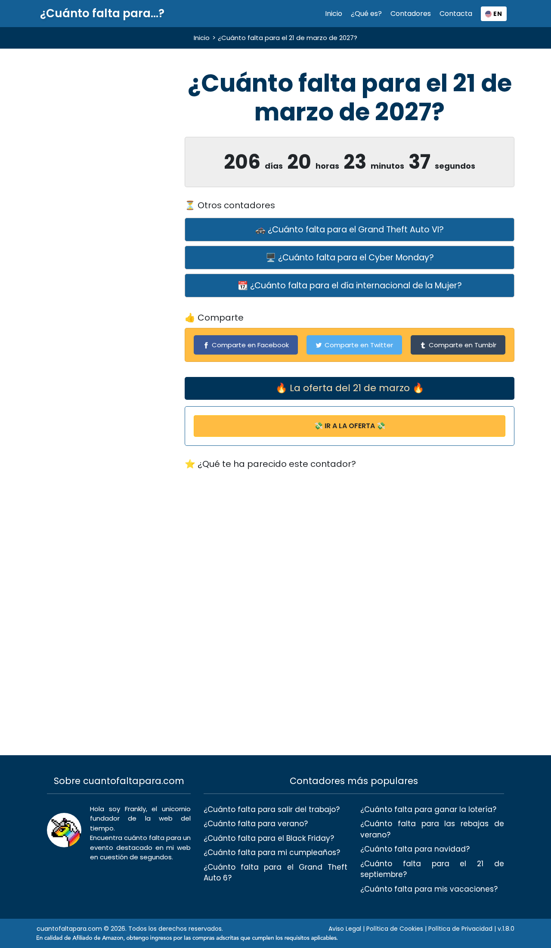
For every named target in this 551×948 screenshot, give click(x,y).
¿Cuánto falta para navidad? (415, 849)
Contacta (456, 14)
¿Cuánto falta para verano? (256, 823)
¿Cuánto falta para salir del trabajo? (272, 809)
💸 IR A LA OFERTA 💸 (349, 426)
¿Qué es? (366, 14)
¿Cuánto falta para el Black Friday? (269, 838)
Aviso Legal (344, 928)
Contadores (410, 14)
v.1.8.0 (506, 928)
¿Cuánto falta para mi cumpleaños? (272, 852)
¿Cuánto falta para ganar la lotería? (428, 809)
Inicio (333, 14)
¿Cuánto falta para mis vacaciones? (429, 889)
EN (497, 13)
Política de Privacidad (460, 928)
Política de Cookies (394, 928)
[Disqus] (349, 585)
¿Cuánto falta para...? (102, 13)
